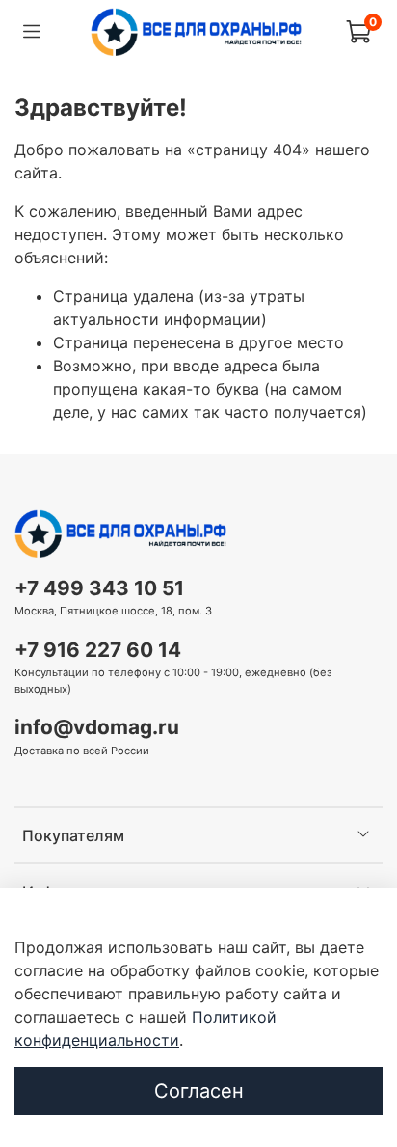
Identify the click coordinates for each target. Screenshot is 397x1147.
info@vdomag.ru (96, 727)
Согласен (199, 1091)
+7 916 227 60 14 (97, 650)
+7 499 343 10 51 (99, 588)
